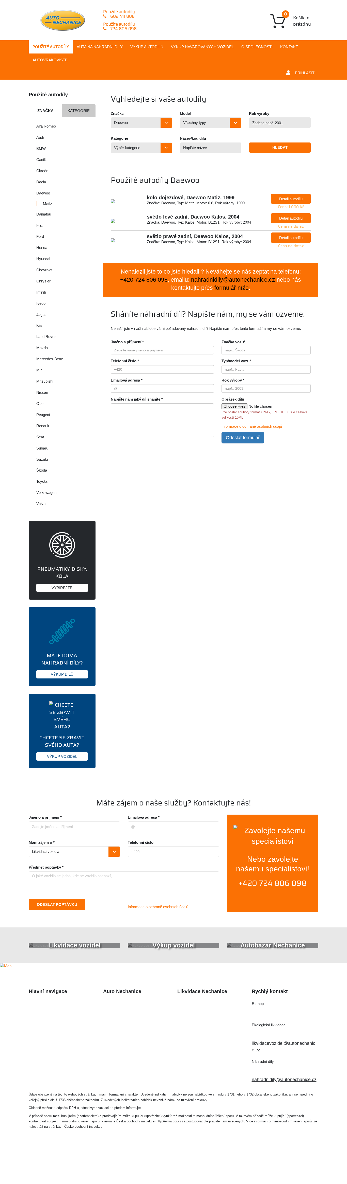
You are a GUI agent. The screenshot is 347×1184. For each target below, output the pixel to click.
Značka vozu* (233, 342)
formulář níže (231, 288)
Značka (45, 111)
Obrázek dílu (233, 399)
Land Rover (46, 336)
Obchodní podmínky (49, 1055)
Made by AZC (181, 1165)
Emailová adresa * (127, 380)
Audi (40, 137)
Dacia (41, 182)
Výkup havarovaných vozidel (58, 1034)
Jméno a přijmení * (45, 817)
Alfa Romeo (46, 126)
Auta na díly (100, 47)
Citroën (42, 171)
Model (185, 113)
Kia (39, 325)
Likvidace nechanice (123, 1004)
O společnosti (257, 47)
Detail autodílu (291, 199)
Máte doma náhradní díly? (62, 663)
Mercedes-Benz (49, 359)
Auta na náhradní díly (50, 1014)
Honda (41, 247)
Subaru (42, 448)
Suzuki (42, 459)
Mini (39, 370)
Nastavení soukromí (238, 1165)
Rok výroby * (233, 380)
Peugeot (43, 414)
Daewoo (43, 193)
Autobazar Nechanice (125, 1014)
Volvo (40, 503)
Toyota (41, 481)
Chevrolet (44, 270)
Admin (206, 1165)
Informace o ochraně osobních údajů (252, 426)
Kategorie (79, 111)
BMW (41, 148)
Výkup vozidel (202, 47)
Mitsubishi (44, 381)
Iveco (40, 303)
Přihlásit (304, 73)
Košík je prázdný (297, 19)
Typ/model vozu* (236, 361)
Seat (40, 437)
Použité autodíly (51, 47)
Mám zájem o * (42, 842)
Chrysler (43, 281)
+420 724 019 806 (276, 1033)
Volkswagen (46, 492)
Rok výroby (259, 113)
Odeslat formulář (243, 437)
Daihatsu (43, 214)
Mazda (42, 348)
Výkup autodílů (146, 47)
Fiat (39, 225)
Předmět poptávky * (46, 867)
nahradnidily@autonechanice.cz (233, 280)
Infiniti (41, 292)
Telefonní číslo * (125, 361)
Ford (40, 236)
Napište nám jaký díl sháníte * (137, 399)
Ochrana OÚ (277, 1165)
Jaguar (42, 314)
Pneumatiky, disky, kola (62, 577)
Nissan (42, 392)
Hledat (280, 147)
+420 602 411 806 (276, 1012)
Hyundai (43, 259)
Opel (40, 403)
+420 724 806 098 (273, 883)
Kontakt (289, 47)
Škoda (41, 470)
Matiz (47, 204)
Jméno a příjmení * (127, 342)
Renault (42, 426)
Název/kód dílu (193, 138)
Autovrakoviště (50, 60)
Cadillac (43, 159)
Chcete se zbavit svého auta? (62, 746)
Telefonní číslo (140, 842)
